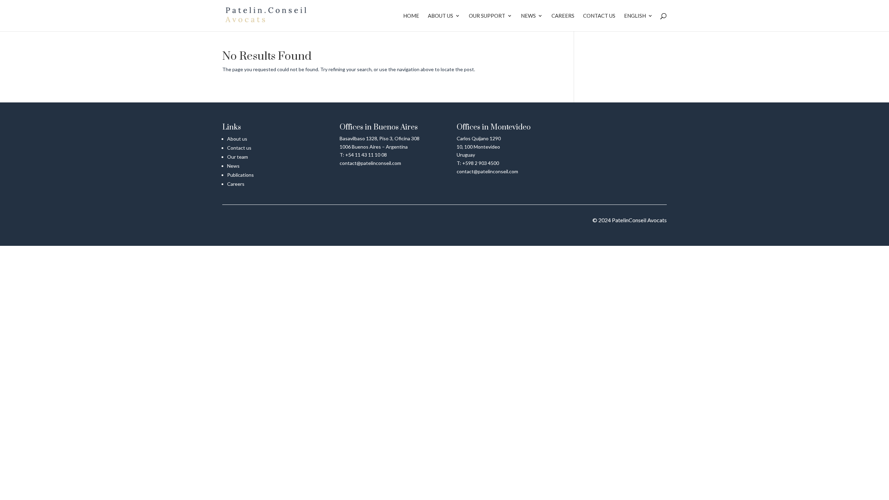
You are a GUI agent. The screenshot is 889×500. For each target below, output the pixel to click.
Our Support (487, 16)
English (635, 16)
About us (440, 16)
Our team (237, 157)
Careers (562, 16)
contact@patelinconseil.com (370, 163)
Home (411, 16)
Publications (240, 175)
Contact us (599, 16)
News (528, 16)
